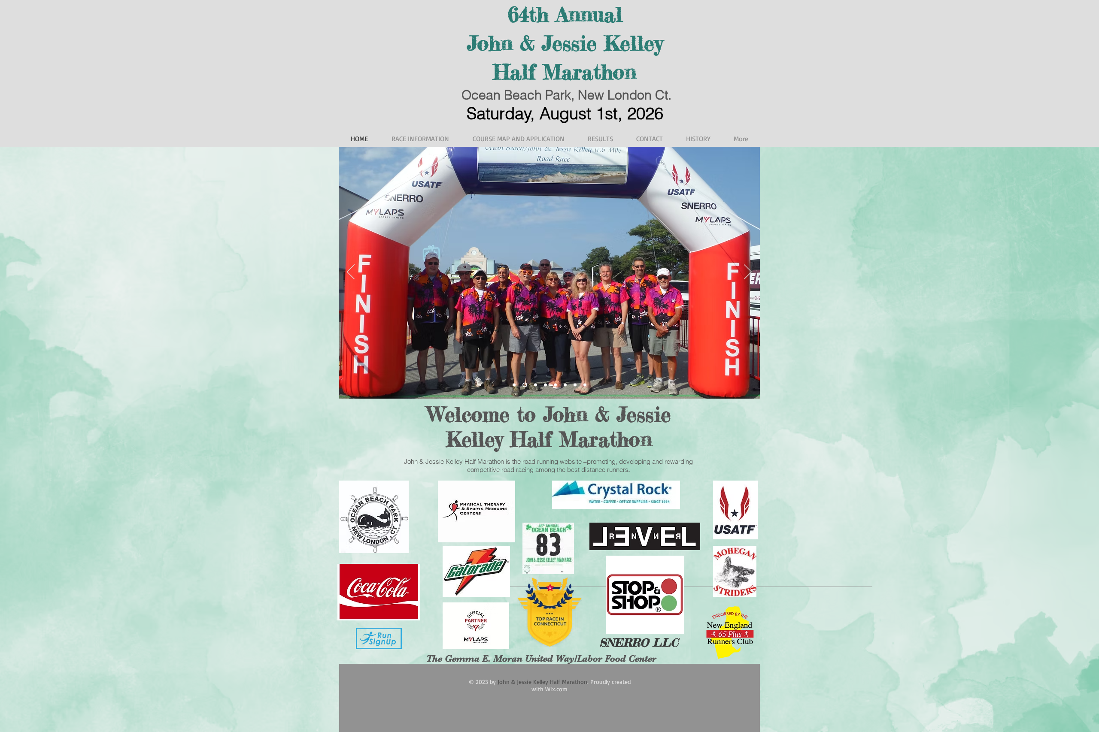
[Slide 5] (545, 384)
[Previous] (351, 272)
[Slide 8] (575, 384)
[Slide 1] (514, 384)
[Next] (748, 272)
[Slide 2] (523, 384)
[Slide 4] (534, 384)
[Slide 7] (565, 384)
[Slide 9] (584, 384)
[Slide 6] (555, 384)
